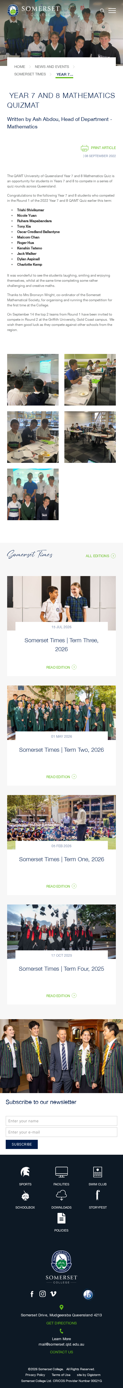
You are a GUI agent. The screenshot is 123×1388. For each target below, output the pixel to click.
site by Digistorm (88, 1375)
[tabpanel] (61, 33)
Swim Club (98, 1184)
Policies (61, 1230)
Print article (103, 148)
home (19, 67)
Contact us (61, 1352)
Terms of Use (61, 1375)
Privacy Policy (35, 1375)
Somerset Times (30, 74)
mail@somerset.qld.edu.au (61, 1344)
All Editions (97, 556)
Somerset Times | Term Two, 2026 (61, 749)
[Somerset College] (33, 10)
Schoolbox (25, 1207)
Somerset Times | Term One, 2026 (61, 859)
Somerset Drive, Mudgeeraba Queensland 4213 (61, 1315)
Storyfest (98, 1207)
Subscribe (22, 1144)
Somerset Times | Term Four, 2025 (61, 968)
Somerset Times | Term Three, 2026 (62, 644)
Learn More (61, 1339)
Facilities (61, 1184)
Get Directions (61, 1323)
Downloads (61, 1207)
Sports (25, 1184)
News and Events (52, 67)
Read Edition (58, 667)
